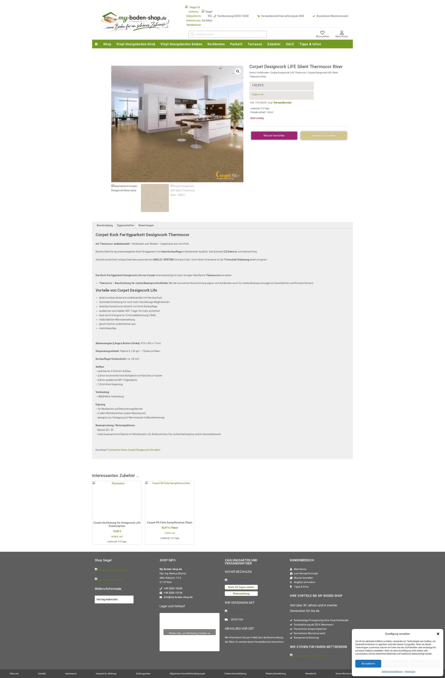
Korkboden (263, 72)
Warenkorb (310, 673)
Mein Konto (341, 36)
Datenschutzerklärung (392, 671)
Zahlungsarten (143, 673)
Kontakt (42, 673)
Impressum (409, 671)
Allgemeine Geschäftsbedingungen (187, 673)
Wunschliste (322, 36)
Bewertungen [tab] (146, 225)
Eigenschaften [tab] (125, 225)
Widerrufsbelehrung (276, 673)
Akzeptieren (368, 663)
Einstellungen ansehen (425, 663)
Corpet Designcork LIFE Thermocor (288, 72)
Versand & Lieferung (106, 673)
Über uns (14, 673)
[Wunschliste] (322, 33)
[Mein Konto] (342, 33)
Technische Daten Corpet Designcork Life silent (133, 449)
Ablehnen (395, 663)
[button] (438, 634)
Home (252, 72)
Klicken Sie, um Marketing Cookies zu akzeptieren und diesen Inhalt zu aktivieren (189, 633)
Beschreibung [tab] (105, 225)
